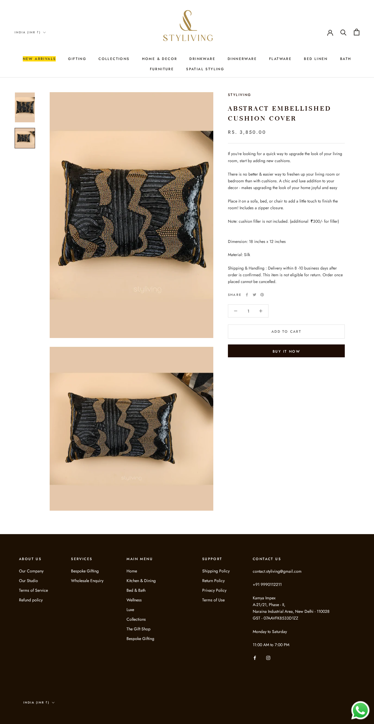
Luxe (130, 610)
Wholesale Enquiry (87, 581)
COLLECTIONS (113, 58)
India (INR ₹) (28, 32)
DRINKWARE (202, 58)
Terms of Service (33, 590)
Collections (136, 619)
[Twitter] (254, 294)
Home (132, 571)
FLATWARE (280, 58)
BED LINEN (316, 58)
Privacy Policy (214, 590)
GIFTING (77, 58)
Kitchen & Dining (141, 581)
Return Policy (213, 581)
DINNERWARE (242, 58)
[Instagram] (268, 657)
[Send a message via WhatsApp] (360, 710)
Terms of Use (213, 600)
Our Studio (28, 581)
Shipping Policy (216, 571)
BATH (346, 58)
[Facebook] (247, 294)
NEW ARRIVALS (39, 58)
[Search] (343, 32)
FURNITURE (162, 69)
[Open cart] (356, 32)
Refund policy (31, 600)
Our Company (31, 571)
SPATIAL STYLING (205, 69)
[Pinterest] (262, 294)
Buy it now (286, 351)
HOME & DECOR (159, 58)
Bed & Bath (136, 590)
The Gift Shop (138, 629)
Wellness (134, 600)
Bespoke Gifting (85, 571)
